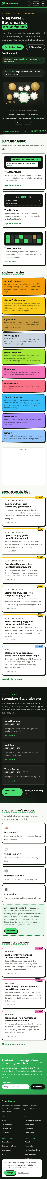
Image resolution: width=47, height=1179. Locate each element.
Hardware (34, 114)
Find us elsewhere (32, 1150)
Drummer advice (9, 1146)
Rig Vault (29, 1128)
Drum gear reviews (33, 1120)
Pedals (28, 123)
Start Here (6, 1132)
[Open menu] (43, 3)
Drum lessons (7, 1142)
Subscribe (37, 1087)
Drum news (7, 1124)
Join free (11, 931)
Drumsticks (39, 119)
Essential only (23, 1173)
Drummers (22, 114)
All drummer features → (13, 1044)
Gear (12, 114)
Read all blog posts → (12, 679)
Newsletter (29, 1146)
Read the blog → (9, 53)
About (27, 1142)
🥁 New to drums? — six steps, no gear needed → (22, 60)
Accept (10, 1173)
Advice (19, 123)
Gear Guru (29, 1132)
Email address (7, 1082)
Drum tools (6, 1150)
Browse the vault (10, 792)
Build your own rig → (34, 792)
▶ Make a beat (35, 47)
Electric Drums (25, 119)
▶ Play (4, 1154)
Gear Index (29, 1124)
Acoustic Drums (10, 119)
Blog (4, 1120)
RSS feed (28, 1158)
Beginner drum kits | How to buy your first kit (22, 72)
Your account (30, 1154)
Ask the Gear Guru (13, 47)
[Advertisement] (23, 467)
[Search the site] (29, 3)
